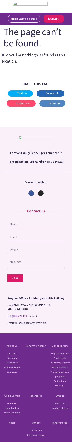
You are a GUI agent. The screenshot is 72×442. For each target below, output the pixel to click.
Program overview (60, 353)
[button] (55, 6)
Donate (36, 423)
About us (12, 346)
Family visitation (36, 346)
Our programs (60, 346)
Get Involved (12, 396)
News (12, 423)
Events (60, 396)
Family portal (60, 423)
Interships (36, 396)
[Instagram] (41, 193)
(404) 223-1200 (20, 316)
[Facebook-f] (31, 193)
